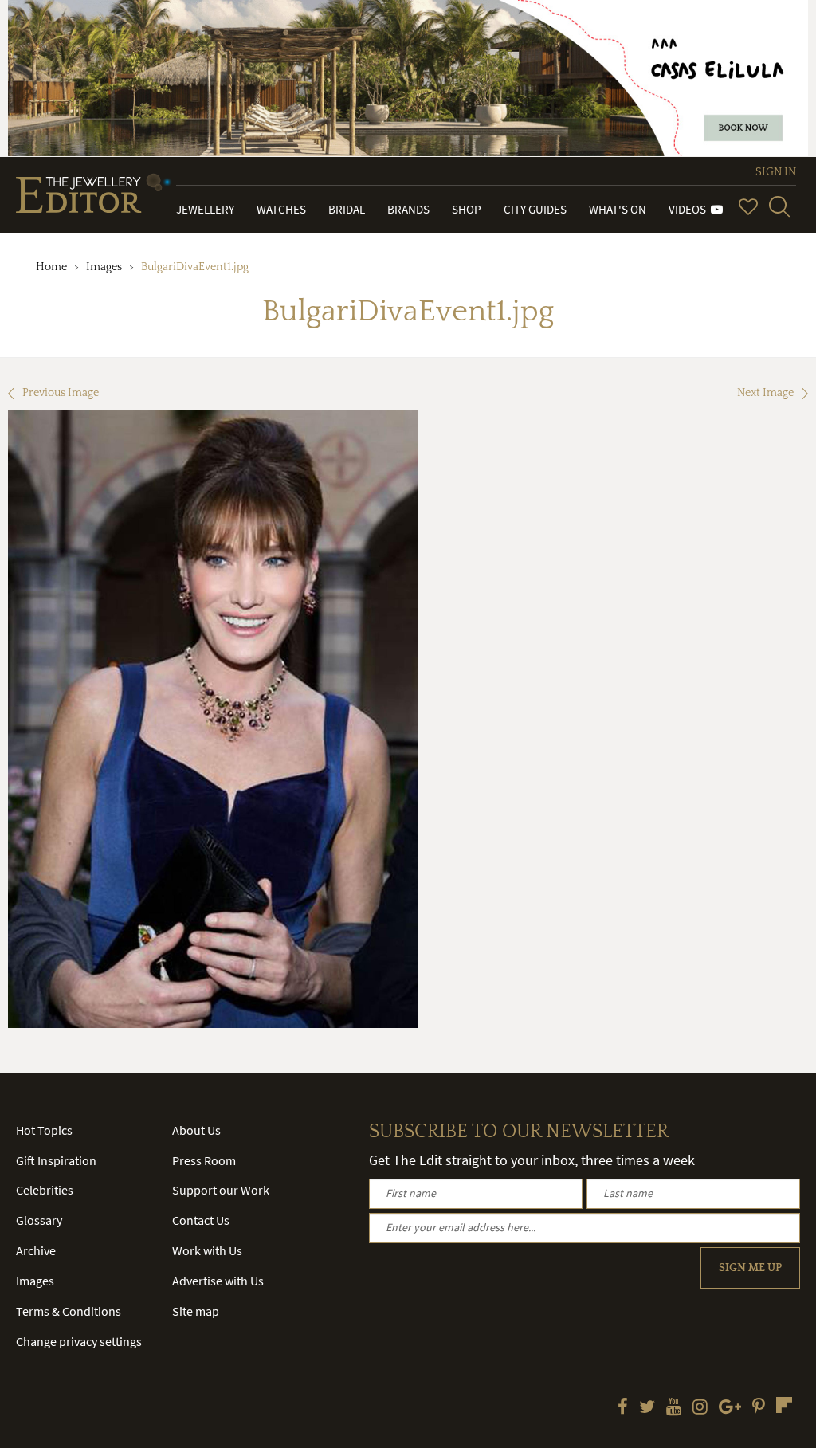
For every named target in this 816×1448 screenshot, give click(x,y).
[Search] (779, 206)
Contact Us (201, 1220)
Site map (195, 1311)
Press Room (204, 1160)
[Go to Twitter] (647, 1408)
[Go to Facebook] (623, 1408)
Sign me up (750, 1268)
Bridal (346, 209)
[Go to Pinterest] (758, 1408)
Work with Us (207, 1250)
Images (104, 267)
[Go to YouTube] (673, 1408)
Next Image (765, 393)
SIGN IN (775, 172)
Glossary (39, 1220)
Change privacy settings (79, 1341)
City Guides (535, 209)
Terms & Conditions (68, 1311)
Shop (466, 209)
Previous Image (60, 393)
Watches (281, 209)
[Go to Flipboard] (784, 1405)
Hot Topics (44, 1130)
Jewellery (205, 209)
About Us (196, 1130)
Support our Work (220, 1190)
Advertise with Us (218, 1281)
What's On (617, 209)
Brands (408, 209)
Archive (36, 1250)
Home (51, 267)
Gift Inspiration (56, 1160)
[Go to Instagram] (700, 1408)
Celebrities (44, 1190)
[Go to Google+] (730, 1408)
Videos (690, 209)
